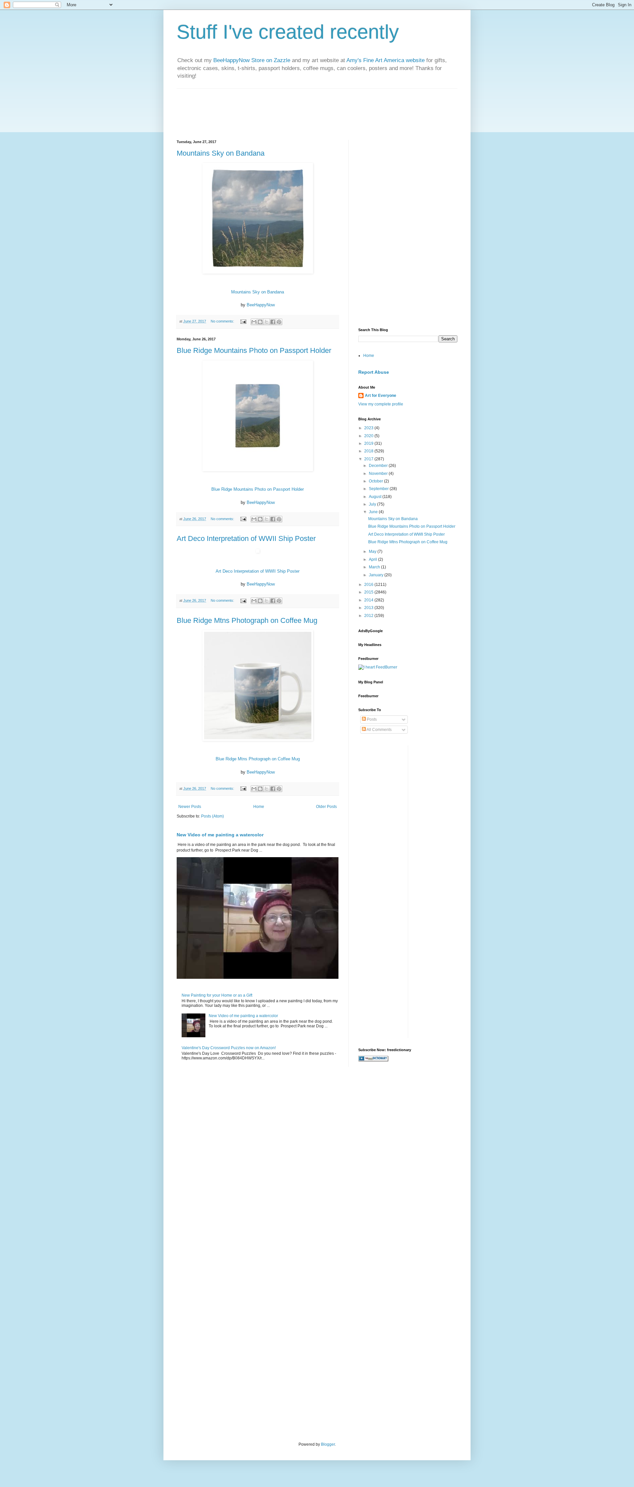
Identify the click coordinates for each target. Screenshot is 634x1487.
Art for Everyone (380, 395)
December (379, 465)
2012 (369, 615)
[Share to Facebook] (272, 322)
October (376, 481)
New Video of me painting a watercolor (220, 834)
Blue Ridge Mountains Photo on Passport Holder (254, 350)
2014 (369, 600)
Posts (371, 719)
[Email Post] (243, 321)
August (375, 496)
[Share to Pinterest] (279, 322)
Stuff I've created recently (288, 32)
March (375, 567)
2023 (369, 428)
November (379, 473)
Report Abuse (373, 372)
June (374, 512)
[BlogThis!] (260, 322)
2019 (369, 443)
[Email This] (254, 322)
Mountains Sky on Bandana (220, 153)
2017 (369, 459)
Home (258, 806)
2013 (369, 607)
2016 (369, 584)
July (373, 504)
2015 (369, 592)
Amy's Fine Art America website (385, 60)
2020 (369, 436)
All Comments (379, 729)
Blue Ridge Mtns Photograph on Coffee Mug (247, 620)
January (376, 575)
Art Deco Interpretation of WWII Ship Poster (246, 538)
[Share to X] (266, 322)
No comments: (223, 321)
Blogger (328, 1444)
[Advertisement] (399, 181)
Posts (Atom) (212, 816)
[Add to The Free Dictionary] (373, 1060)
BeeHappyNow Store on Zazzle (251, 60)
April (373, 559)
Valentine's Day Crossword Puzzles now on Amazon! (229, 1048)
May (373, 551)
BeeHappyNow (261, 304)
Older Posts (326, 806)
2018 (369, 451)
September (379, 488)
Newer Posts (189, 806)
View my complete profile (380, 404)
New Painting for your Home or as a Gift (217, 995)
